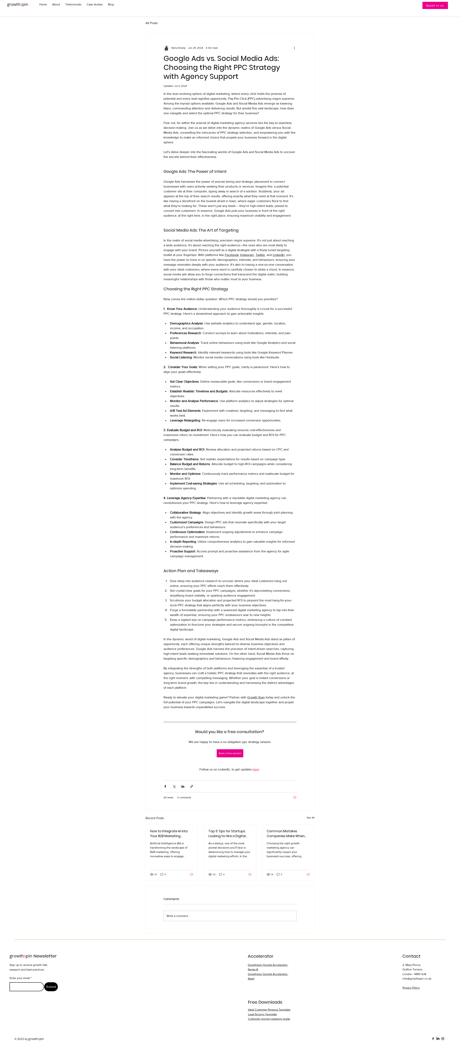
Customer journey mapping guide (269, 1018)
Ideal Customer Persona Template (269, 1009)
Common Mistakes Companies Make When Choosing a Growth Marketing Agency (286, 833)
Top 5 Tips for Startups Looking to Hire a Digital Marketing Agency (227, 833)
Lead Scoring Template (262, 1014)
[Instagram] (443, 1038)
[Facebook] (433, 1038)
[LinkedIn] (438, 1038)
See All (310, 817)
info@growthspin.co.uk (416, 978)
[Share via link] (191, 786)
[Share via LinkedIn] (183, 786)
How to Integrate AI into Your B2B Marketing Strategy (169, 833)
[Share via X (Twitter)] (174, 786)
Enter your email (20, 978)
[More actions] (294, 48)
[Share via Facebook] (165, 786)
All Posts (152, 23)
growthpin (17, 4)
